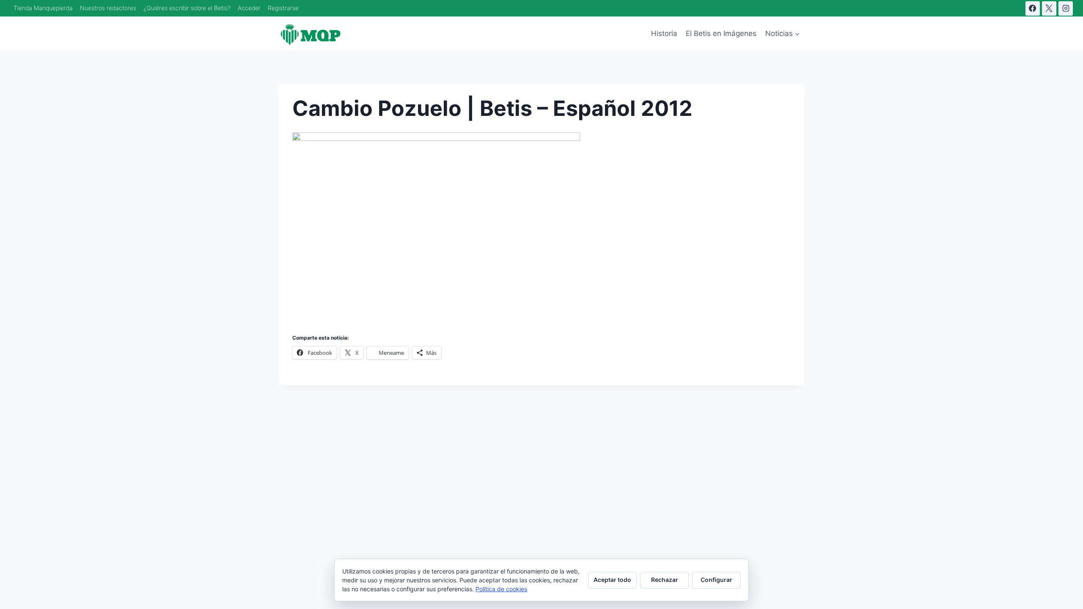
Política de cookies (501, 589)
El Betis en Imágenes (721, 33)
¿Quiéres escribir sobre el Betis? (187, 7)
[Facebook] (1032, 8)
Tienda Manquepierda (43, 7)
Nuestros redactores (108, 7)
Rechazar (664, 579)
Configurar (716, 579)
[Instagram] (1065, 8)
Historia (664, 33)
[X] (1049, 8)
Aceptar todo (612, 579)
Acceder (249, 7)
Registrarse (283, 7)
